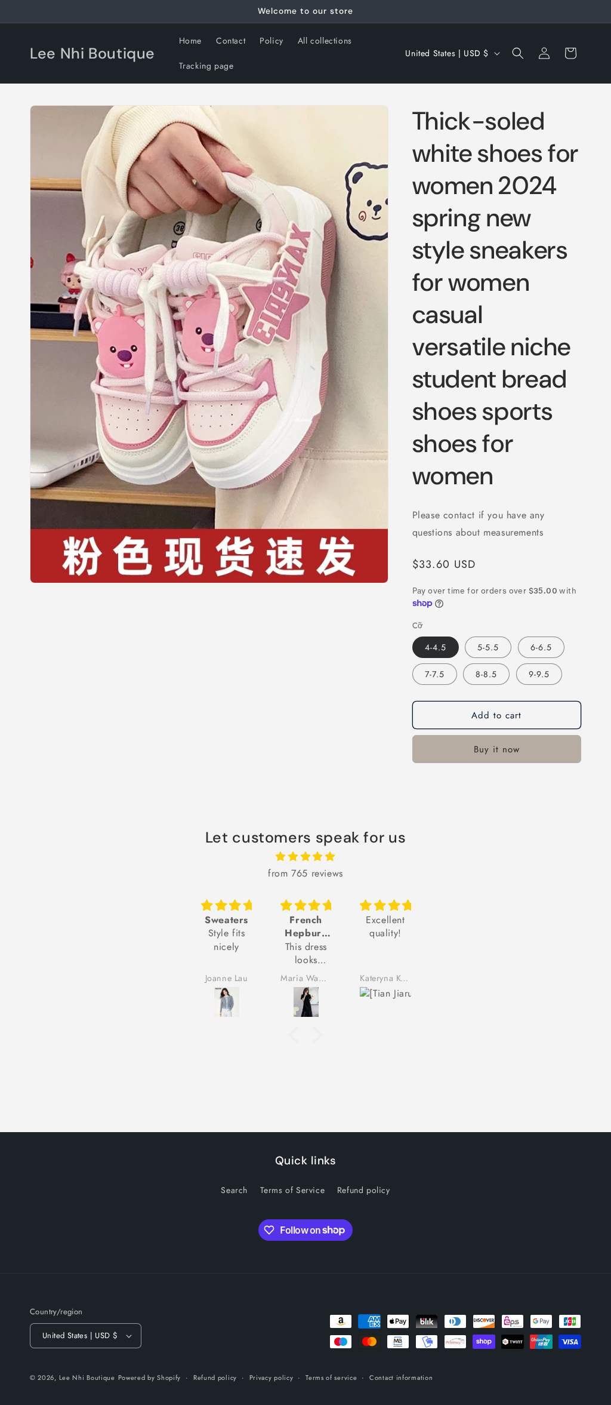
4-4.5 (435, 647)
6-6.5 (541, 647)
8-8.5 (486, 674)
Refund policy (363, 1190)
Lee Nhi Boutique (87, 1377)
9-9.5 (539, 674)
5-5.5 (488, 647)
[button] (518, 53)
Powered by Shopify (149, 1377)
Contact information (401, 1377)
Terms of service (331, 1377)
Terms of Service (292, 1190)
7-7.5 (435, 674)
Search (234, 1190)
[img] (305, 857)
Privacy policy (271, 1377)
